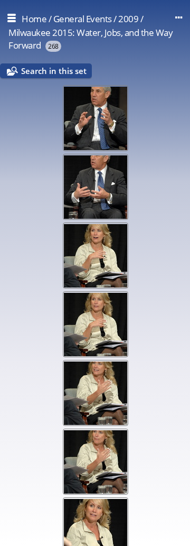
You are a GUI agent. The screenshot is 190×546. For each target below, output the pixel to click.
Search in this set (54, 71)
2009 (128, 19)
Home (34, 19)
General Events (82, 19)
